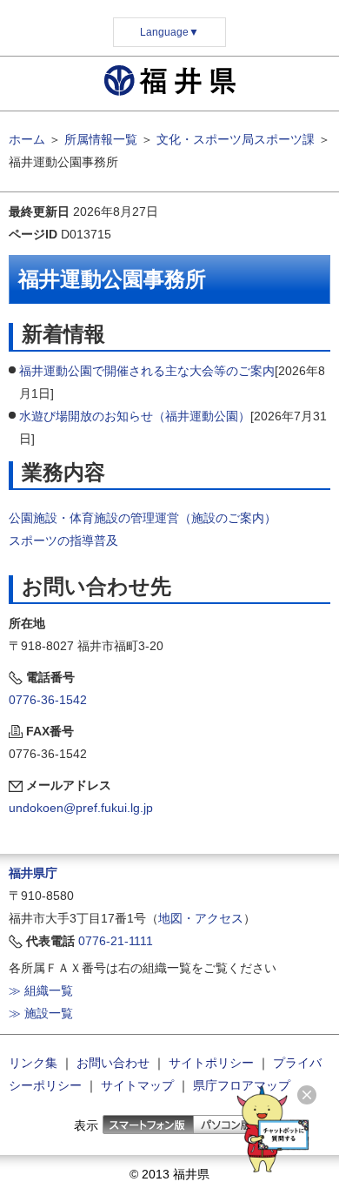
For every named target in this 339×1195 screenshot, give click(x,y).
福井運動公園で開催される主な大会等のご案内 (147, 371)
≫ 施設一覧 (41, 1013)
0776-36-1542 (48, 700)
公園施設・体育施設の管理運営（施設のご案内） (142, 518)
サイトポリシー (211, 1063)
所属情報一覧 (100, 139)
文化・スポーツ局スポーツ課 (235, 139)
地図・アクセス (200, 918)
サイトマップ (137, 1085)
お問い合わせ (113, 1063)
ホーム (27, 139)
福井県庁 (33, 873)
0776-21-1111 (115, 941)
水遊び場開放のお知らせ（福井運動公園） (134, 416)
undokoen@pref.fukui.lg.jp (81, 808)
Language (169, 32)
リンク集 (33, 1063)
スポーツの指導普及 (63, 540)
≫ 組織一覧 (41, 990)
